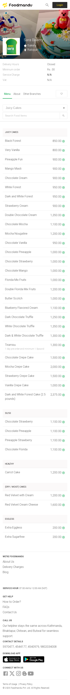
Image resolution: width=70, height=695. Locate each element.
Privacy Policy (26, 684)
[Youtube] (31, 673)
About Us (8, 561)
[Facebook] (5, 673)
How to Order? (12, 601)
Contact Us (10, 612)
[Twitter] (12, 673)
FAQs (6, 607)
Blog (5, 572)
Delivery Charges (13, 567)
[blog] (24, 673)
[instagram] (18, 673)
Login (60, 4)
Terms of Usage (10, 684)
